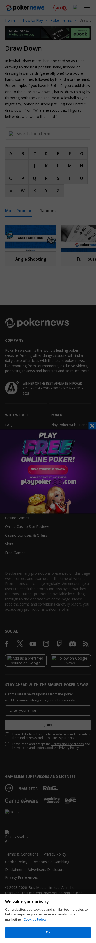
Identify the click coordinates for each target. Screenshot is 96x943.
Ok (48, 932)
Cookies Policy (35, 919)
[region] (48, 918)
